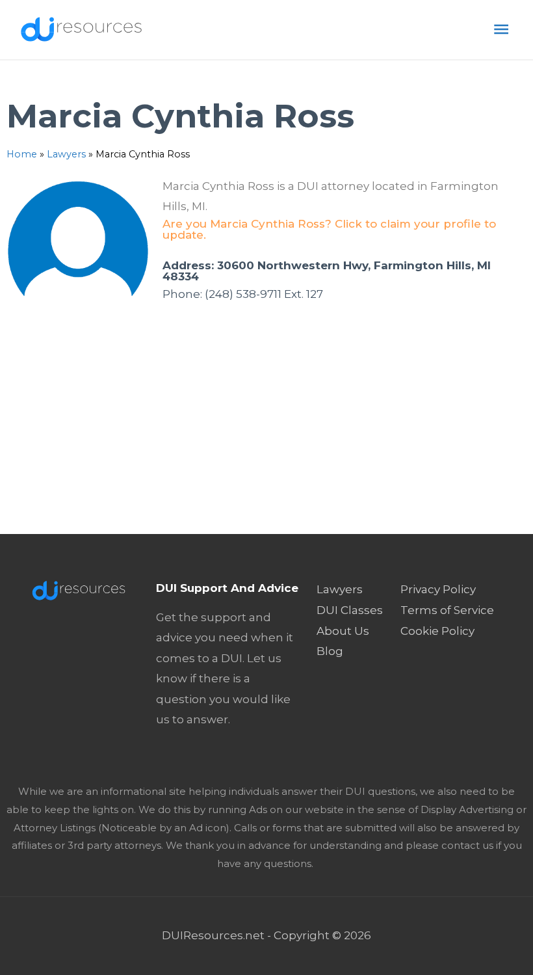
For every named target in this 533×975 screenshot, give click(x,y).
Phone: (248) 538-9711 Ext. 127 (242, 294)
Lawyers (66, 154)
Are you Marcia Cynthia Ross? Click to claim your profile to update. (329, 229)
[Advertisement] (266, 436)
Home (21, 154)
